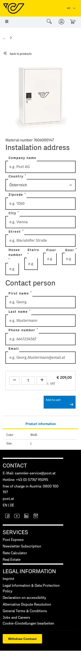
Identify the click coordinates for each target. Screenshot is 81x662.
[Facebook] (7, 516)
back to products (21, 54)
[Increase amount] (42, 381)
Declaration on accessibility (24, 598)
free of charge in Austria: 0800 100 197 (30, 489)
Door (71, 250)
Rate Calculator (15, 553)
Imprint (8, 579)
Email (14, 348)
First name (20, 293)
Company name (22, 158)
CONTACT (15, 466)
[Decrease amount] (14, 381)
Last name (20, 311)
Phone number (23, 330)
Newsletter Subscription (22, 546)
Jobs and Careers (16, 617)
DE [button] (12, 505)
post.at (8, 499)
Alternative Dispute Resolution (27, 604)
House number (15, 254)
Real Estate (11, 559)
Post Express (13, 540)
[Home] (4, 38)
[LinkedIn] (26, 516)
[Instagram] (35, 516)
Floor (51, 250)
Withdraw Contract (22, 639)
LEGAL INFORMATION (29, 571)
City (14, 213)
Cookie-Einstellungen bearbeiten (28, 623)
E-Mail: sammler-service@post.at (29, 473)
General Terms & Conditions (25, 611)
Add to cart (53, 400)
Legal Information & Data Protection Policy (31, 588)
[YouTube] (17, 516)
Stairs (33, 251)
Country (17, 176)
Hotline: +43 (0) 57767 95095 (25, 480)
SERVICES (15, 532)
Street (16, 231)
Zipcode (17, 194)
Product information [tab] (40, 424)
